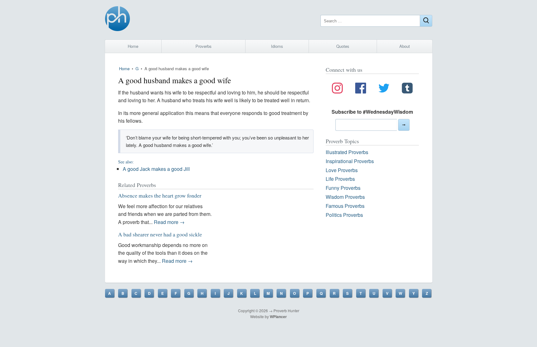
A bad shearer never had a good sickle (160, 234)
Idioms (277, 46)
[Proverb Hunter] (117, 19)
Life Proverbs (340, 178)
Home (133, 46)
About (404, 46)
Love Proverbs (342, 170)
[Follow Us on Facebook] (360, 89)
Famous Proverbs (345, 205)
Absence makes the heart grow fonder (159, 195)
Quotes (342, 46)
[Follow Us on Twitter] (384, 89)
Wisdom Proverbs (345, 196)
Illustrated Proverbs (347, 152)
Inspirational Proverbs (350, 161)
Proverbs (203, 46)
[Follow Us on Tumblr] (407, 89)
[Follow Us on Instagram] (337, 89)
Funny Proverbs (343, 187)
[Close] (426, 21)
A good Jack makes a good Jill (156, 168)
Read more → (169, 222)
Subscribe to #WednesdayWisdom (372, 111)
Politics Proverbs (344, 214)
